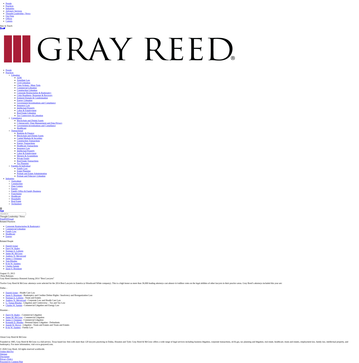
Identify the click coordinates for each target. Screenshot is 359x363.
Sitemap (3, 354)
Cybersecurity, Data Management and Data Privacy (39, 123)
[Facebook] (0, 28)
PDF (6, 219)
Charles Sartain (12, 266)
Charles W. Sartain (14, 305)
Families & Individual (20, 166)
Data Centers (17, 186)
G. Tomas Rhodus (14, 303)
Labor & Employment (26, 110)
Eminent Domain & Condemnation (32, 98)
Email (11, 219)
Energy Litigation (24, 100)
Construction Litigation (27, 90)
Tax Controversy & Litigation (30, 115)
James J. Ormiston (14, 258)
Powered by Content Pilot (11, 361)
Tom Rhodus (11, 261)
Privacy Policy (6, 359)
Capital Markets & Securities (29, 138)
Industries (10, 8)
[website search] (2, 211)
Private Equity (23, 158)
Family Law (22, 168)
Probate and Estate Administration (32, 173)
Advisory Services (14, 11)
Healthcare (21, 128)
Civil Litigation (23, 83)
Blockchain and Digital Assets (30, 120)
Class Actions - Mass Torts (28, 85)
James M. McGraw (14, 253)
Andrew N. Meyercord (16, 256)
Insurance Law (23, 105)
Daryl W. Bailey (13, 248)
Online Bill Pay (7, 351)
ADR (19, 77)
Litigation (15, 75)
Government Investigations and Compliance (36, 103)
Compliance (16, 118)
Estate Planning (24, 171)
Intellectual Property (26, 108)
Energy (14, 188)
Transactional (17, 130)
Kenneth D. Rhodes (14, 322)
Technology (16, 204)
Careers (9, 21)
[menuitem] (182, 70)
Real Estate (16, 201)
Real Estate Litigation (26, 113)
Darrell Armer (12, 246)
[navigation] (179, 208)
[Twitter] (4, 28)
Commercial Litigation (27, 88)
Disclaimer (5, 356)
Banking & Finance (25, 133)
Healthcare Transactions (27, 146)
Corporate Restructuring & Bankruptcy (34, 93)
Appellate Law (23, 80)
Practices (9, 6)
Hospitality (16, 199)
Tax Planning (23, 163)
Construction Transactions (28, 141)
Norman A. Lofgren (14, 251)
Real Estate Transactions (27, 161)
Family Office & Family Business (26, 191)
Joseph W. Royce (13, 325)
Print (2, 219)
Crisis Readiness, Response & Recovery (34, 95)
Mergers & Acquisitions (27, 156)
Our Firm (10, 16)
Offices (9, 18)
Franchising (16, 193)
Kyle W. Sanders (13, 263)
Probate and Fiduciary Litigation (31, 176)
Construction (17, 183)
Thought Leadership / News (18, 13)
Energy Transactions (26, 143)
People (9, 3)
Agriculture (16, 181)
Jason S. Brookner (14, 268)
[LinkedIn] (2, 28)
